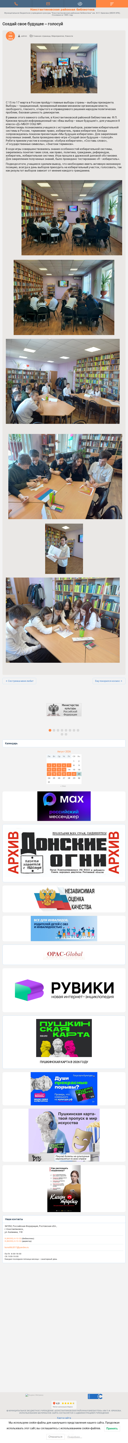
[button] (64, 713)
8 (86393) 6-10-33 (13, 1238)
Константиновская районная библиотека (62, 9)
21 (69, 774)
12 (59, 769)
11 (54, 769)
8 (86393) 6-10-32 (13, 1241)
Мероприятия (58, 36)
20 (64, 774)
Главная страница (41, 36)
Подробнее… (75, 1437)
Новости (69, 36)
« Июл (63, 786)
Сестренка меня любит (21, 681)
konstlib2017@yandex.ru (17, 1247)
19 (59, 774)
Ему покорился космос (107, 681)
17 (49, 774)
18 (54, 774)
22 (74, 774)
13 (64, 769)
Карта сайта (64, 1418)
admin (24, 36)
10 (49, 769)
